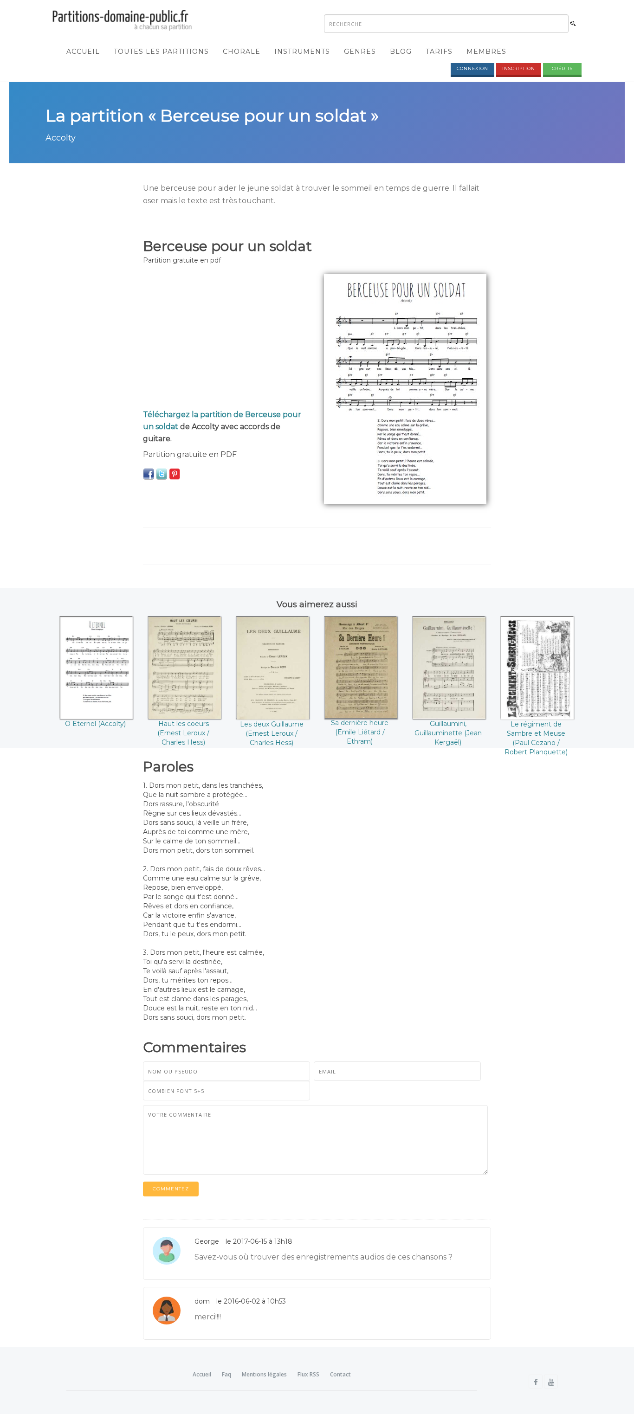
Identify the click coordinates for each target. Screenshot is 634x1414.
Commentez (171, 1189)
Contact (340, 1374)
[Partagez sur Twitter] (161, 473)
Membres (486, 51)
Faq (226, 1374)
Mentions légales (264, 1374)
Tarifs (439, 51)
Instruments (302, 51)
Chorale (241, 51)
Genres (360, 51)
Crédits (562, 68)
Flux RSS (308, 1374)
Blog (401, 51)
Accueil (83, 51)
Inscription (518, 68)
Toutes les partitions (161, 51)
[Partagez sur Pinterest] (174, 473)
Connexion (472, 68)
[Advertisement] (226, 339)
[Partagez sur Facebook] (148, 473)
